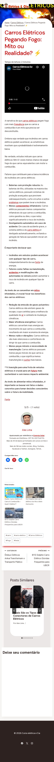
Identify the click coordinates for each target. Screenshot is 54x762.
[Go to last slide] (14, 611)
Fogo (8, 541)
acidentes (14, 272)
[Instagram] (32, 743)
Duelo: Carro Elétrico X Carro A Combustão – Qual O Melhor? (13, 501)
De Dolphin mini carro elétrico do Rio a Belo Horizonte (34, 501)
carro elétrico (33, 230)
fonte (37, 262)
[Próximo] (40, 611)
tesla (16, 541)
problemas (14, 202)
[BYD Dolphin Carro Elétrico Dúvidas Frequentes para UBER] (14, 513)
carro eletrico (19, 535)
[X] (27, 743)
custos (27, 360)
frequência (19, 124)
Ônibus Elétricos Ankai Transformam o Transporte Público (15, 557)
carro (8, 535)
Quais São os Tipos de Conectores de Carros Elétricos (26, 615)
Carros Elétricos (35, 535)
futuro (34, 371)
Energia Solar (39, 436)
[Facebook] (22, 743)
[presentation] (27, 597)
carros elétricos (29, 121)
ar (22, 315)
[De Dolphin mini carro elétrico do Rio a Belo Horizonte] (35, 492)
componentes (22, 206)
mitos (37, 290)
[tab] (22, 638)
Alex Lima (20, 623)
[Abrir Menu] (47, 5)
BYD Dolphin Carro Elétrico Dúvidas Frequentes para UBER (13, 522)
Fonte (7, 399)
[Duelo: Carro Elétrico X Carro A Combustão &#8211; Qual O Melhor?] (14, 492)
